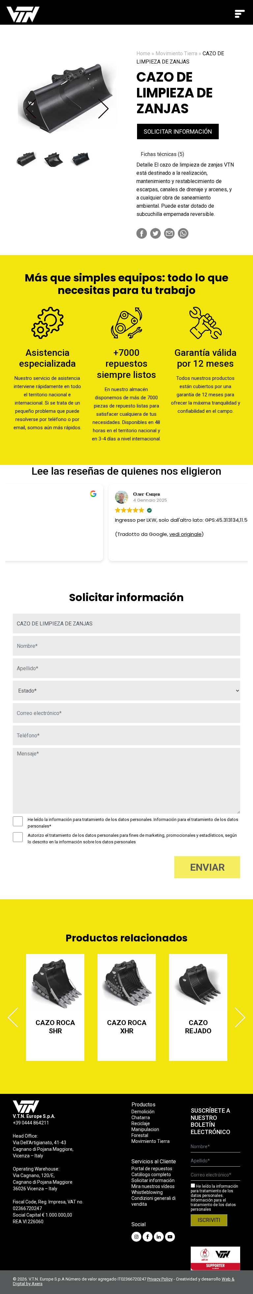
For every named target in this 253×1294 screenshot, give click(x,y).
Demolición (143, 1111)
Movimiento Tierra (176, 53)
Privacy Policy (160, 1279)
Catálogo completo (151, 1174)
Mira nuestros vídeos (153, 1186)
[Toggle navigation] (240, 14)
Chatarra (140, 1117)
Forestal (139, 1135)
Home (143, 53)
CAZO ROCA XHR (55, 1027)
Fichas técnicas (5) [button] (162, 154)
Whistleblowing (147, 1192)
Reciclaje (140, 1123)
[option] (67, 98)
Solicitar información (178, 131)
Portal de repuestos (151, 1168)
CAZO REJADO (127, 1027)
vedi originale (85, 534)
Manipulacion (145, 1129)
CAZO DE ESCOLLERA (198, 1027)
